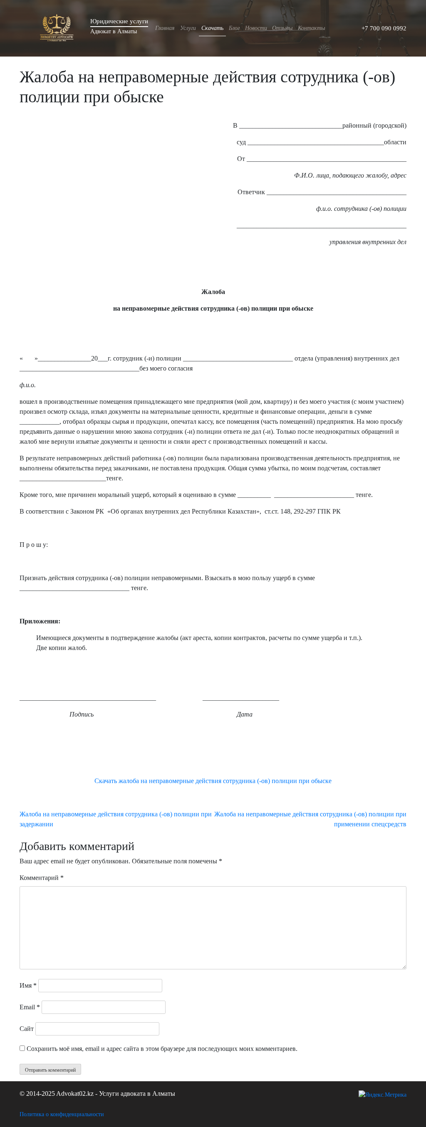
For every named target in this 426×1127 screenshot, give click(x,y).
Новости (256, 28)
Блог (234, 28)
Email (30, 1007)
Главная (165, 28)
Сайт (27, 1028)
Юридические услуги (119, 21)
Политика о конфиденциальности (62, 1114)
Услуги (188, 28)
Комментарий (42, 877)
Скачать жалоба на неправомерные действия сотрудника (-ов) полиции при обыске (213, 780)
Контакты (311, 28)
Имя (28, 985)
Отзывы (282, 28)
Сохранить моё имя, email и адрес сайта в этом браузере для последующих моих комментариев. (162, 1048)
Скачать (212, 28)
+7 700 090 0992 (384, 28)
